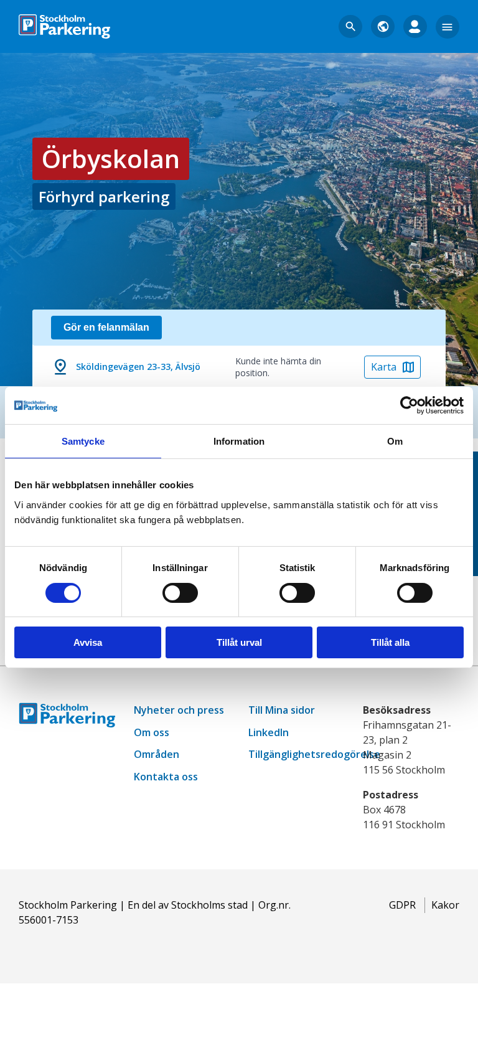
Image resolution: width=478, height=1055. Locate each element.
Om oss (151, 732)
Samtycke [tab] (83, 441)
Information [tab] (239, 441)
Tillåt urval (239, 642)
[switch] (180, 593)
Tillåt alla (390, 642)
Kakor (445, 905)
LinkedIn (268, 732)
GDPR (402, 905)
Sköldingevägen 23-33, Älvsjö (138, 366)
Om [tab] (395, 441)
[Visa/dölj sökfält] (350, 27)
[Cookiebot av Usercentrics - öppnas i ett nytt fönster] (409, 405)
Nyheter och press (179, 710)
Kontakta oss (166, 776)
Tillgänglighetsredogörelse (314, 754)
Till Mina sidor (281, 710)
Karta (383, 367)
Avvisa (87, 642)
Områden (156, 754)
